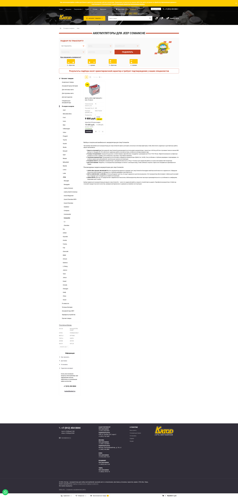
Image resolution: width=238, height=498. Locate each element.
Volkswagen (66, 129)
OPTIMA (72, 335)
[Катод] (171, 430)
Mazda (65, 166)
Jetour (65, 277)
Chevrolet (65, 251)
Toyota (65, 140)
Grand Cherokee (68, 203)
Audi (64, 110)
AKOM (61, 341)
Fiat (64, 248)
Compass (66, 210)
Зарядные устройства (68, 314)
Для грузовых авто (68, 93)
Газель (65, 244)
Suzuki (65, 143)
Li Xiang (65, 266)
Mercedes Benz (67, 114)
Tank (64, 274)
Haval (64, 300)
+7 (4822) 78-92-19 (104, 472)
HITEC (61, 333)
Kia (64, 229)
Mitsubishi (66, 162)
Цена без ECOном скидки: (92, 122)
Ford (64, 117)
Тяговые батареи (67, 307)
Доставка (64, 361)
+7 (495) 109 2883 (104, 449)
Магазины (68, 9)
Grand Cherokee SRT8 (70, 199)
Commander (67, 214)
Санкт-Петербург (130, 9)
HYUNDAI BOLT (74, 333)
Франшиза (103, 9)
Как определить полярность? (70, 57)
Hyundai (65, 236)
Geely (64, 292)
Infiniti (64, 233)
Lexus (64, 169)
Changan (65, 289)
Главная (60, 28)
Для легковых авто (68, 89)
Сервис (87, 9)
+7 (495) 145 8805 (104, 444)
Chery (64, 296)
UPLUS (72, 343)
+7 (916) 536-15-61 (104, 457)
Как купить (133, 430)
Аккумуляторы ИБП (68, 311)
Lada (64, 173)
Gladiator (66, 207)
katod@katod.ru (70, 391)
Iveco (64, 121)
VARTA (72, 338)
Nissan (65, 158)
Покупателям (78, 9)
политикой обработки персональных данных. (131, 4)
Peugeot (65, 136)
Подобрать (127, 52)
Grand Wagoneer (69, 195)
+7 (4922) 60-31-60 (104, 464)
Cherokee (66, 225)
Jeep (78, 28)
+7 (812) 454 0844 (70, 386)
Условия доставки (135, 433)
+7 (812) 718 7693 (104, 436)
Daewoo (65, 262)
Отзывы (95, 9)
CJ (64, 222)
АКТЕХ (72, 341)
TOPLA (61, 338)
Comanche (67, 218)
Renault (65, 151)
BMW (64, 255)
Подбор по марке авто (79, 484)
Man (64, 125)
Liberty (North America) (70, 192)
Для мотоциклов (67, 97)
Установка (64, 364)
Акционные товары (68, 82)
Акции (61, 9)
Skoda (64, 147)
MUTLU (61, 335)
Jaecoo (65, 270)
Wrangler (66, 181)
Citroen (65, 259)
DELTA (61, 343)
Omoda (65, 285)
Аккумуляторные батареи (70, 86)
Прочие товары (66, 318)
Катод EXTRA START (74, 329)
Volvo (64, 132)
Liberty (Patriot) (68, 188)
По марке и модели (68, 28)
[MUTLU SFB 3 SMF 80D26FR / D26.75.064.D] (94, 89)
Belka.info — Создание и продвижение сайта (72, 489)
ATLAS (61, 328)
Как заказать (65, 357)
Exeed (64, 281)
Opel (64, 155)
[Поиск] (150, 18)
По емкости (65, 303)
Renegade (67, 184)
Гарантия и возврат (67, 368)
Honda (65, 240)
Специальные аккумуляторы (66, 101)
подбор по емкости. (93, 484)
